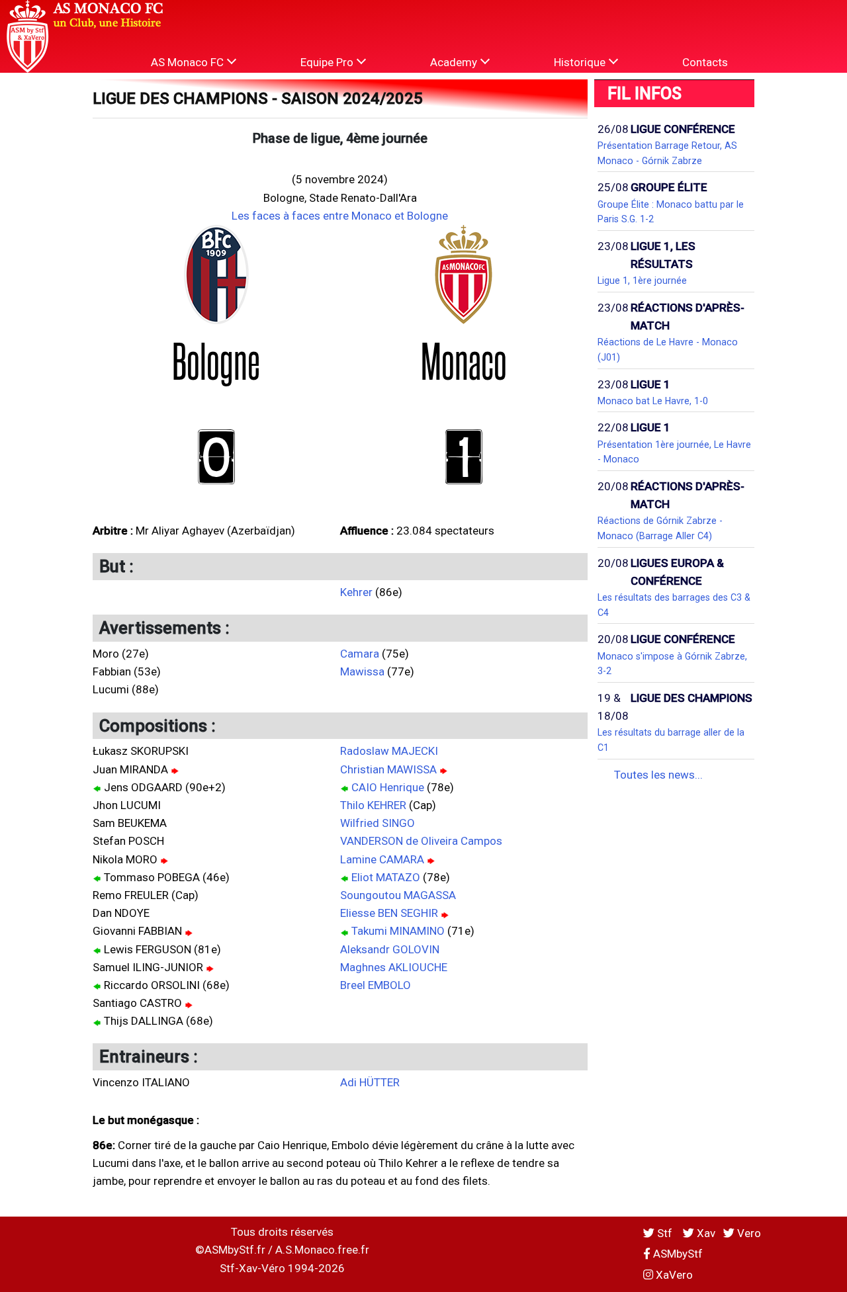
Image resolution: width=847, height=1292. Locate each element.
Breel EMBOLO (375, 985)
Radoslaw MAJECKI (389, 750)
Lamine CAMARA (382, 859)
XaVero (673, 1274)
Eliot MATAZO (385, 877)
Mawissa (362, 671)
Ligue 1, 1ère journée (642, 280)
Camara (359, 653)
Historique (581, 62)
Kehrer (356, 592)
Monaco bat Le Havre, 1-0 (653, 401)
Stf (664, 1233)
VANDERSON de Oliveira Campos (421, 840)
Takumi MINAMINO (398, 930)
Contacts (705, 62)
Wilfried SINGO (377, 823)
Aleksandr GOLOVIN (389, 949)
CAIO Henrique (387, 787)
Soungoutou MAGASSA (398, 895)
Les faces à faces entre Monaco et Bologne (340, 215)
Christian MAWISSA (388, 769)
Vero (748, 1233)
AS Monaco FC (188, 62)
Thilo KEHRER (373, 805)
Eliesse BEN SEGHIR (389, 913)
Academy (455, 62)
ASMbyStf (676, 1253)
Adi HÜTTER (370, 1082)
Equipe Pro (328, 62)
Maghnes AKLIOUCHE (393, 967)
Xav (704, 1233)
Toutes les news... (658, 774)
